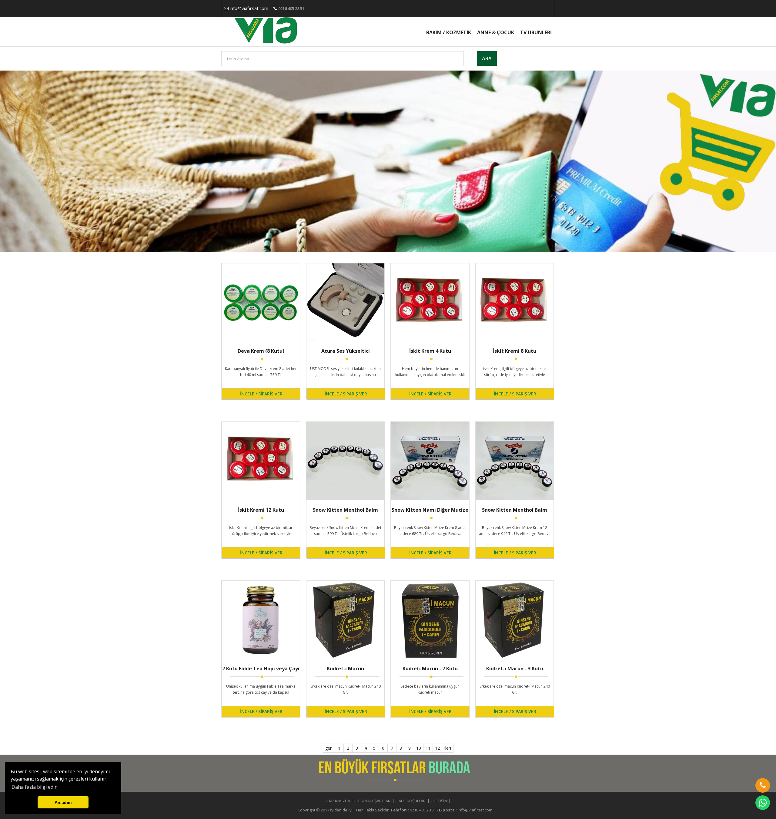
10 (418, 748)
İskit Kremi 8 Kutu (514, 351)
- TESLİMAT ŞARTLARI (372, 801)
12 (437, 748)
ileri (447, 748)
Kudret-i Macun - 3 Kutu (514, 668)
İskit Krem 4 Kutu (430, 351)
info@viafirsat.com (249, 8)
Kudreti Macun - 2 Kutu (430, 668)
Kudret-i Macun (345, 668)
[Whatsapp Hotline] (762, 802)
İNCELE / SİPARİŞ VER (261, 394)
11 (428, 748)
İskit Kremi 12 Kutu (261, 510)
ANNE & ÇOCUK (495, 32)
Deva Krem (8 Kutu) (261, 351)
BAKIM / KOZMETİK (448, 32)
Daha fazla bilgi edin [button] (35, 787)
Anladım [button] (63, 802)
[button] (762, 785)
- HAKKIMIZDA (337, 801)
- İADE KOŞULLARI (410, 801)
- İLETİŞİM (439, 801)
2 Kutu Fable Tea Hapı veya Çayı (260, 668)
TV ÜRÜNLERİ (536, 32)
